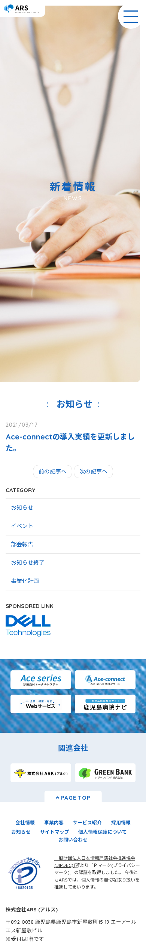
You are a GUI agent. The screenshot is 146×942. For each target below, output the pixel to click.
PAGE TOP (75, 797)
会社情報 (25, 822)
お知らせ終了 (28, 562)
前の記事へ (53, 471)
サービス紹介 (87, 822)
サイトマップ (54, 832)
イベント (22, 525)
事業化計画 (25, 580)
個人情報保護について (102, 832)
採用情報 (121, 822)
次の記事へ (93, 471)
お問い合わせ (73, 840)
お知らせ (22, 507)
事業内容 (54, 822)
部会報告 (22, 544)
